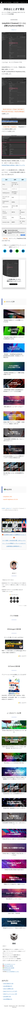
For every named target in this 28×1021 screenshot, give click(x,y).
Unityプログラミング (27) (10, 991)
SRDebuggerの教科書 (9, 967)
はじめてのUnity (7, 2)
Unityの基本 (16, 2)
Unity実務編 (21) (7, 999)
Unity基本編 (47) (7, 986)
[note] (17, 598)
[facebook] (11, 251)
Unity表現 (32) (7, 996)
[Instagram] (17, 601)
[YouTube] (14, 598)
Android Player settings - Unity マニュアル (13, 165)
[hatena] (23, 251)
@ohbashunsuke (7, 969)
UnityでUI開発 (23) (8, 988)
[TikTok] (14, 601)
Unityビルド (14, 29)
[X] (11, 598)
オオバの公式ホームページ (9, 964)
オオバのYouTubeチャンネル (13, 971)
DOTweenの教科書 (9, 966)
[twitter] (5, 251)
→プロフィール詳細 (22, 605)
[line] (17, 251)
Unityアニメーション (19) (10, 994)
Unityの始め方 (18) (8, 983)
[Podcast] (11, 601)
